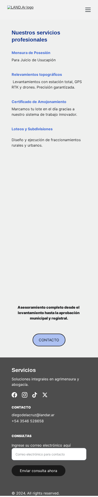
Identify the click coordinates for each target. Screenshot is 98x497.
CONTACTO (49, 340)
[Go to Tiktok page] (34, 395)
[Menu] (88, 10)
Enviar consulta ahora (38, 470)
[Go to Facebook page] (14, 395)
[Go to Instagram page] (24, 395)
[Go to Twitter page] (45, 395)
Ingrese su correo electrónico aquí (41, 445)
